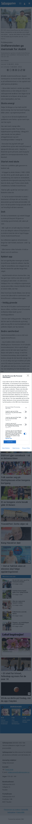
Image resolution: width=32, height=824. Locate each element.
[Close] (28, 376)
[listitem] (16, 407)
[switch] (25, 412)
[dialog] (16, 412)
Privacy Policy (26, 448)
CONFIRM (10, 441)
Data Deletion (6, 448)
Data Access (16, 448)
